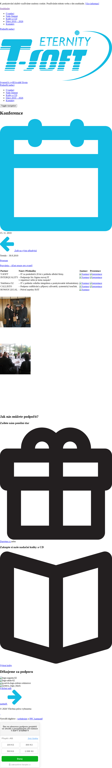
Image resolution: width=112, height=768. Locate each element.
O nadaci (10, 13)
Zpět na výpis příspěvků (25, 250)
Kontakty (10, 24)
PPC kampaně (36, 718)
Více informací (92, 3)
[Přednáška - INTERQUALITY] (96, 277)
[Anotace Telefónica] (84, 283)
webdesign (22, 718)
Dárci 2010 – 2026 (14, 21)
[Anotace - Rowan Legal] (84, 289)
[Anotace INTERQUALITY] (84, 277)
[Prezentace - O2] (96, 283)
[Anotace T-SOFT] (84, 274)
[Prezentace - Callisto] (96, 286)
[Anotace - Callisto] (84, 286)
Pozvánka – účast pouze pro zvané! (16, 265)
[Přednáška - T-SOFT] (96, 274)
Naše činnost (12, 16)
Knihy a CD (11, 19)
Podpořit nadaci (7, 29)
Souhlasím (5, 8)
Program (4, 260)
